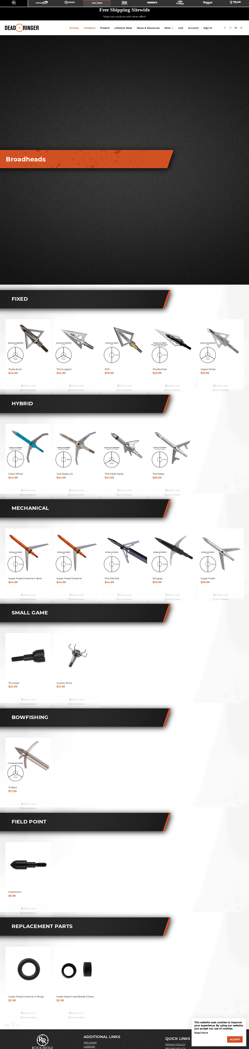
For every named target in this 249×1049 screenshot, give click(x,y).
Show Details (29, 390)
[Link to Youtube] (236, 27)
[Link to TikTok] (241, 27)
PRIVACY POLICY (175, 1044)
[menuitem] (74, 28)
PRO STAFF (90, 1042)
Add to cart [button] (29, 385)
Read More (201, 1032)
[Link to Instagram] (230, 27)
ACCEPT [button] (235, 1039)
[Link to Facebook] (225, 27)
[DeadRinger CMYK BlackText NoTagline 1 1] (22, 28)
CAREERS (89, 1046)
